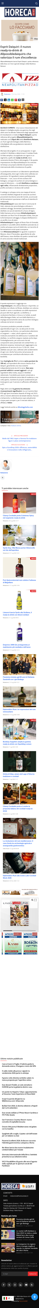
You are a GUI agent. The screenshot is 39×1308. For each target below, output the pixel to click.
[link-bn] (19, 30)
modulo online (16, 426)
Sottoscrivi (32, 1274)
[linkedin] (20, 1284)
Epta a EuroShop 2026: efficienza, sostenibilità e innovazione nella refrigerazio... (19, 448)
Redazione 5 (6, 553)
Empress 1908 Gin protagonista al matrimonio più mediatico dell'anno (17, 646)
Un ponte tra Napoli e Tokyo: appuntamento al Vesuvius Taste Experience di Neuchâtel (19, 1093)
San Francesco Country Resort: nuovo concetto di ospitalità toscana (17, 1121)
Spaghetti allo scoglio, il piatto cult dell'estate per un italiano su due (19, 1135)
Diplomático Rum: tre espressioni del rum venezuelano (19, 711)
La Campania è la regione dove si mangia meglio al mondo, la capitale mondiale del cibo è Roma (27, 1247)
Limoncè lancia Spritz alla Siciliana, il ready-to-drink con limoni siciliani (17, 614)
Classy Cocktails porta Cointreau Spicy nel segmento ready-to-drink (18, 517)
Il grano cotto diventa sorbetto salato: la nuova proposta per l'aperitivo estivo (18, 1079)
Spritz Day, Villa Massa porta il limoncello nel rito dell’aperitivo (19, 549)
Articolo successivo (18, 445)
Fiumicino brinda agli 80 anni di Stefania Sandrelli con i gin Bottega (18, 678)
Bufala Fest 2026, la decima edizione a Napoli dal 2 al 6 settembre (19, 1107)
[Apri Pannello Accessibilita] (34, 1297)
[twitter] (9, 1284)
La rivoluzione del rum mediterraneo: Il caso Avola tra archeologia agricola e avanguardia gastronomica (18, 843)
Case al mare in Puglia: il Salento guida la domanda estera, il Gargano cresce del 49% (19, 1065)
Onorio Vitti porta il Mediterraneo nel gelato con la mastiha (19, 1128)
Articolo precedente (21, 436)
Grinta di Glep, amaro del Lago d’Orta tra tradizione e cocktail (18, 775)
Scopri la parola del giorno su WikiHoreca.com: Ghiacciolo (13, 1100)
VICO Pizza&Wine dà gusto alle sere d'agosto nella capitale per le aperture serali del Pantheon (19, 1163)
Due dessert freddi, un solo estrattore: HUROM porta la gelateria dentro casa (17, 1086)
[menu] (2, 3)
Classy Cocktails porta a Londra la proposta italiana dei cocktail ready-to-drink (18, 808)
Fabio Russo (6, 848)
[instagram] (14, 1284)
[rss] (31, 1284)
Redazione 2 (6, 585)
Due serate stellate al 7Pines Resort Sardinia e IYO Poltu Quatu (20, 1114)
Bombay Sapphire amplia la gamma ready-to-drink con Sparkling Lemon (17, 743)
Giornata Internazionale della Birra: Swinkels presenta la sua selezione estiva (19, 1156)
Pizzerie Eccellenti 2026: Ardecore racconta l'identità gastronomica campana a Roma (19, 1142)
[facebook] (3, 1284)
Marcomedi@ (23, 1301)
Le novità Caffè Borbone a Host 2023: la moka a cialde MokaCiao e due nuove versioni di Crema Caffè (26, 1234)
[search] (36, 3)
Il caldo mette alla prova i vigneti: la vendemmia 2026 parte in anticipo (16, 1072)
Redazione (4, 473)
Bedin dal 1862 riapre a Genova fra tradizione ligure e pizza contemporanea (19, 439)
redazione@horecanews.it (19, 1196)
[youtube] (26, 1284)
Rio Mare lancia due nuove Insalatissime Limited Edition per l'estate (18, 1149)
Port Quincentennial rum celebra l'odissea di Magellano (19, 581)
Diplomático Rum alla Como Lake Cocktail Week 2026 (19, 877)
